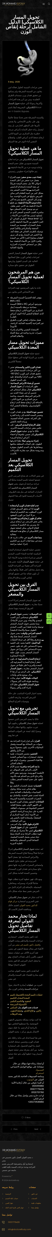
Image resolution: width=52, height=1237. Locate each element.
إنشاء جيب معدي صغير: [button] (31, 177)
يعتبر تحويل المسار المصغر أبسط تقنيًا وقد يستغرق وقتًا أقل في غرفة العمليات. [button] (26, 636)
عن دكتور (34, 1194)
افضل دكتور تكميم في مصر (27, 944)
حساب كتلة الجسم (11, 1198)
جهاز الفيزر (9, 1203)
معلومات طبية (36, 1203)
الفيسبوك (40, 1069)
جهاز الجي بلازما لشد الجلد (14, 1208)
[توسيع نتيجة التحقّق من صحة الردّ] (30, 190)
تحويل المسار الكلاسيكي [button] (33, 159)
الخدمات (34, 1198)
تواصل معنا (35, 1208)
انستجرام (40, 1073)
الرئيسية (8, 1194)
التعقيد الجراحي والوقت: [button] (30, 633)
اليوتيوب (30, 1079)
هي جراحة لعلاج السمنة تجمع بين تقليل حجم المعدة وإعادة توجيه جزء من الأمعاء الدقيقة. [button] (25, 163)
